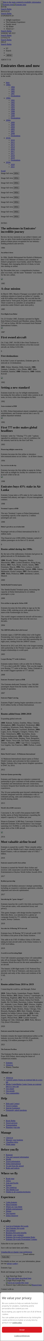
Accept (22, 1330)
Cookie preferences (22, 1336)
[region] (22, 1316)
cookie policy (17, 1322)
